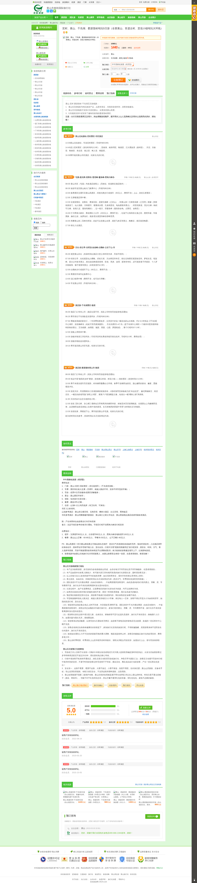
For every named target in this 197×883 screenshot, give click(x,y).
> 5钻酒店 (37, 208)
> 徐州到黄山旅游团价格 (42, 152)
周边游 (62, 23)
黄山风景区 (85, 467)
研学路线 (100, 17)
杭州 (118, 337)
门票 (85, 2)
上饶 (124, 450)
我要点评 (146, 708)
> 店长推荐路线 (39, 78)
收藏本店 (38, 64)
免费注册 (146, 2)
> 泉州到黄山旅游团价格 (42, 145)
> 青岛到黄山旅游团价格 (42, 134)
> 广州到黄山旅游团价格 (42, 131)
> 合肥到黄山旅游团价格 (42, 120)
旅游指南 (131, 17)
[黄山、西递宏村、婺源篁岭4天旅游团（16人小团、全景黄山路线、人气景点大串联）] (125, 797)
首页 (56, 17)
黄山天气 (117, 450)
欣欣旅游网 (44, 23)
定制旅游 (75, 874)
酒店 (79, 2)
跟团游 (64, 17)
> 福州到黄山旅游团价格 (42, 138)
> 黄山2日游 (38, 85)
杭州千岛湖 (116, 467)
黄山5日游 (138, 784)
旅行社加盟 (112, 879)
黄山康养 (90, 17)
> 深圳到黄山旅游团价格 (42, 165)
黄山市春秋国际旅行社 (59, 8)
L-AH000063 (52, 861)
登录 (140, 2)
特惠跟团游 (48, 2)
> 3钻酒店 (37, 201)
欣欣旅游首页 (65, 874)
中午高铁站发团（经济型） (122, 64)
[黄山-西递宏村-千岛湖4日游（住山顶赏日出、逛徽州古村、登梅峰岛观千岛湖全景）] (74, 797)
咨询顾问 (134, 80)
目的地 (57, 2)
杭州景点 (151, 450)
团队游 (72, 17)
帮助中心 (122, 879)
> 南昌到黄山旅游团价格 (42, 162)
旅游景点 (98, 874)
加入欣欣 (84, 879)
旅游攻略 (106, 874)
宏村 (89, 136)
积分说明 (145, 714)
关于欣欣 (75, 879)
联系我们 (50, 64)
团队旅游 (44, 48)
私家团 (81, 17)
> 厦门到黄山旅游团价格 (42, 124)
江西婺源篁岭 (101, 467)
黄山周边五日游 (152, 784)
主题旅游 (83, 874)
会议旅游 (111, 17)
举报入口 (159, 868)
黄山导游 (142, 17)
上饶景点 (130, 450)
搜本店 (161, 10)
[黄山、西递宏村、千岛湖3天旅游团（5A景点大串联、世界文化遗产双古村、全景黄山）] (99, 797)
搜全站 (151, 10)
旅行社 (90, 874)
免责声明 (102, 879)
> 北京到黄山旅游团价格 (42, 127)
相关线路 (67, 785)
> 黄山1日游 (38, 82)
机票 (73, 2)
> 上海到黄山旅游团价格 (42, 141)
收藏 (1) (70, 67)
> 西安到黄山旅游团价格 (42, 148)
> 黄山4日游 (38, 92)
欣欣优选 (133, 874)
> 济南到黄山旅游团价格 (42, 158)
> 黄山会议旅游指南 (41, 180)
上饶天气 (138, 450)
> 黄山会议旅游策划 (41, 187)
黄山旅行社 (54, 23)
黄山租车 (121, 17)
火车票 (91, 2)
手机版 (163, 2)
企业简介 (152, 17)
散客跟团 (44, 59)
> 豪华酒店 (37, 211)
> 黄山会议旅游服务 (41, 183)
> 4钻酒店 (37, 204)
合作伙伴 (93, 879)
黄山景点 (108, 450)
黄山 (112, 54)
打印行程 (133, 93)
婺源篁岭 (85, 368)
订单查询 (154, 2)
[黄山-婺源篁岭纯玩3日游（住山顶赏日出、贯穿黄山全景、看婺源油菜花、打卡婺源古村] (150, 799)
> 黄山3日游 (38, 89)
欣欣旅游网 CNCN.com (98, 882)
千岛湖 (84, 305)
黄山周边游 (115, 874)
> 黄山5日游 (38, 96)
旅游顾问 (65, 2)
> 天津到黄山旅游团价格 (42, 155)
